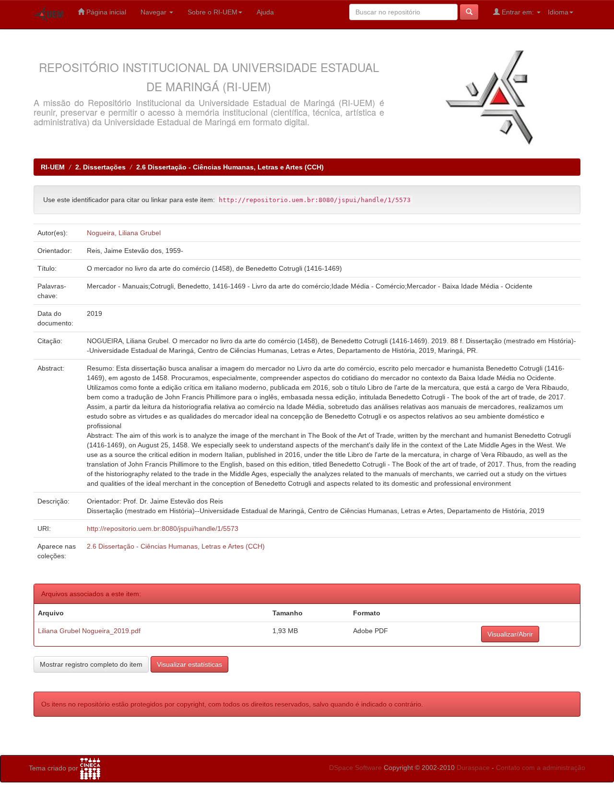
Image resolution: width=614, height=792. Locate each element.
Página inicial (105, 12)
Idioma (558, 12)
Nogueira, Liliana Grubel (124, 233)
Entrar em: (518, 12)
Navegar (154, 12)
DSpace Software (355, 767)
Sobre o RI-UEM (212, 12)
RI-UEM (53, 167)
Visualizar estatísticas (189, 664)
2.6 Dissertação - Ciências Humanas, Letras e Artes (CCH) (230, 167)
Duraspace (473, 767)
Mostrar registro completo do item (91, 664)
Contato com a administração (540, 767)
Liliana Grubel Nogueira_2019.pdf (89, 631)
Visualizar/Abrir (510, 634)
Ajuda (265, 12)
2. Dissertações (100, 167)
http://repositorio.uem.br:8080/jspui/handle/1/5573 (162, 528)
